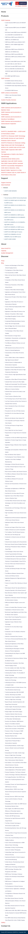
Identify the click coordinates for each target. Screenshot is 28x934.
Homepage (22, 3)
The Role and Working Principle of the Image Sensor (15, 570)
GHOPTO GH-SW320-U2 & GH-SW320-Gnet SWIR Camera (14, 211)
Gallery (3, 922)
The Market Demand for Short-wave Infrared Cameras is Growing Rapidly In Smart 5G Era (15, 560)
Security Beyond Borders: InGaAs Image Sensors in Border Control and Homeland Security (14, 748)
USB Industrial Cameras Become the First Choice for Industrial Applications (14, 349)
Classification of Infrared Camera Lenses (14, 609)
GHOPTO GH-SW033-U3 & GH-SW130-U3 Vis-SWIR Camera (15, 206)
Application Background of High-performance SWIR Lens (15, 579)
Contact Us (5, 926)
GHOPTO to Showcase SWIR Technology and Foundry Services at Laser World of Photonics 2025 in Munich (13, 138)
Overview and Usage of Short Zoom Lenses (15, 527)
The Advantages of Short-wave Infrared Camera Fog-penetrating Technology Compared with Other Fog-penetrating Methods (16, 554)
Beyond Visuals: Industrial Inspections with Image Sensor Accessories (14, 703)
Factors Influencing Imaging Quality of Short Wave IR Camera (15, 308)
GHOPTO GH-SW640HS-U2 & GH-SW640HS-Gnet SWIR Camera (14, 218)
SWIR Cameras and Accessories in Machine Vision (11, 109)
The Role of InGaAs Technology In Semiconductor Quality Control (13, 824)
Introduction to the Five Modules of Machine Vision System (15, 633)
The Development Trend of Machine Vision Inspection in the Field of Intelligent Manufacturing (15, 459)
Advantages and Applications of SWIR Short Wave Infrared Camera (15, 490)
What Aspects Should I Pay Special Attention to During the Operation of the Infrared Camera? (15, 589)
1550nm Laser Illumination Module (13, 95)
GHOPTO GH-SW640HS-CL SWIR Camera (14, 214)
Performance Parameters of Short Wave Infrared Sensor (14, 286)
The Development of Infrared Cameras (14, 886)
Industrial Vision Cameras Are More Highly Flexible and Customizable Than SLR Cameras (15, 383)
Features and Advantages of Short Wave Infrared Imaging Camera (14, 266)
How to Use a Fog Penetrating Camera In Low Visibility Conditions (15, 839)
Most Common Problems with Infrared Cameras (16, 471)
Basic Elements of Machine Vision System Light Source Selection (16, 594)
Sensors (5, 187)
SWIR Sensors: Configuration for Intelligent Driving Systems (15, 882)
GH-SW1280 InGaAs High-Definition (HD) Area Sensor (15, 87)
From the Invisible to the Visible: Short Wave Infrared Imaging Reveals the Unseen (15, 669)
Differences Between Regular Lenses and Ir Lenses (15, 603)
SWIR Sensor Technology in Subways (13, 874)
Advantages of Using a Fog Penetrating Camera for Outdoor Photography (14, 848)
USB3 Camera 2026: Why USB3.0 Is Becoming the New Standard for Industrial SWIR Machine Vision (15, 913)
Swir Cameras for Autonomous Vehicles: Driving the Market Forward (16, 659)
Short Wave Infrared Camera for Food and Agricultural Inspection (14, 907)
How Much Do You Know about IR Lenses (14, 493)
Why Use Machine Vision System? (13, 454)
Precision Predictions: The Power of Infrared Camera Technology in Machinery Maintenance (16, 773)
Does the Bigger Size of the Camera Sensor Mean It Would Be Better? (15, 327)
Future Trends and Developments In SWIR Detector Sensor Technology (14, 844)
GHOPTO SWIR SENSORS (10, 191)
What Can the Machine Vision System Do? (14, 418)
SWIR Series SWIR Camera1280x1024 (14, 54)
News (3, 127)
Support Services (6, 182)
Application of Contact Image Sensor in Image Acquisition (15, 441)
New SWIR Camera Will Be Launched (12, 163)
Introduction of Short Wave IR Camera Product (15, 379)
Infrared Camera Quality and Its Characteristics (16, 541)
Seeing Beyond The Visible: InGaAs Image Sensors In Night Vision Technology (14, 754)
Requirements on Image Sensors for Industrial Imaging (15, 434)
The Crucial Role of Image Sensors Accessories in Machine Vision (16, 834)
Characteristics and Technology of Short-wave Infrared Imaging (15, 509)
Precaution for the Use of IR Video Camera (15, 410)
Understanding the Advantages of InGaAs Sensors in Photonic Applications (14, 650)
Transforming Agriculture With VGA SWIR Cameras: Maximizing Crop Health (14, 693)
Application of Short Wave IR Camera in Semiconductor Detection (14, 303)
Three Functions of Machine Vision (13, 396)
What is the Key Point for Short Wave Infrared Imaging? (15, 276)
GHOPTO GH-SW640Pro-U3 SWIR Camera (14, 227)
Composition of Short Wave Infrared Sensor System (15, 281)
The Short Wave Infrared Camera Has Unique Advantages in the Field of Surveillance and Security (15, 503)
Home (3, 12)
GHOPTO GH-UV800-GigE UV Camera (13, 231)
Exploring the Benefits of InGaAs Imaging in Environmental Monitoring (15, 858)
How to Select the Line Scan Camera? (13, 430)
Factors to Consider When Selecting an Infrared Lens (16, 584)
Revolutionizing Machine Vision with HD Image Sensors (15, 829)
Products (5, 16)
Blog (2, 263)
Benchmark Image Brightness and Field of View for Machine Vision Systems (16, 613)
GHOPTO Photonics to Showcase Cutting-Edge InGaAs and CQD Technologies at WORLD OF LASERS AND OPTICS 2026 (13, 145)
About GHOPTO (5, 248)
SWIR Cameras (5, 20)
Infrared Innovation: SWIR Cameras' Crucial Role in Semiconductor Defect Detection (15, 759)
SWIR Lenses (8, 97)
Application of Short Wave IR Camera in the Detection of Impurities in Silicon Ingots (15, 312)
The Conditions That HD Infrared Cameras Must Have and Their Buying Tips (14, 533)
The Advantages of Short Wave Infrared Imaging (14, 332)
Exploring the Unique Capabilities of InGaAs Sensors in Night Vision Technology (15, 698)
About (3, 244)
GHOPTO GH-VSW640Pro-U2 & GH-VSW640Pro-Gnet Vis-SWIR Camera (12, 235)
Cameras (5, 194)
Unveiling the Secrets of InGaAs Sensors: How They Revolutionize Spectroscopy (15, 688)
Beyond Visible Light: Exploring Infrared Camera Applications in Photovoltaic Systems (15, 768)
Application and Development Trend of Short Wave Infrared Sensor (15, 293)
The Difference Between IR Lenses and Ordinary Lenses (14, 480)
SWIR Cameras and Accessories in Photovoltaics (11, 113)
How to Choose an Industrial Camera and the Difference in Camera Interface (15, 388)
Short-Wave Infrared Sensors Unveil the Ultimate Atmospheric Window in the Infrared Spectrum (15, 901)
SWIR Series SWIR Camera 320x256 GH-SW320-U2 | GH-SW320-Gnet (14, 50)
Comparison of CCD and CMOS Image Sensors (16, 437)
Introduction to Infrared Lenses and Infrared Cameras (15, 538)
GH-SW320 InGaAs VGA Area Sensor (13, 80)
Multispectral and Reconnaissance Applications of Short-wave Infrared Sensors (15, 519)
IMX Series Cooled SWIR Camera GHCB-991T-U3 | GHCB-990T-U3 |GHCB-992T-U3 (16, 33)
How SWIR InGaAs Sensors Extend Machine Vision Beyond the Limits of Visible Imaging (15, 919)
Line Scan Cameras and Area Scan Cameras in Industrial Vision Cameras (16, 402)
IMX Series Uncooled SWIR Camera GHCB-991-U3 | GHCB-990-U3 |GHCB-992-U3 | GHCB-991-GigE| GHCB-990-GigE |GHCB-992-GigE (16, 70)
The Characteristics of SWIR (11, 272)
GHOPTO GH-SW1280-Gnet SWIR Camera (14, 229)
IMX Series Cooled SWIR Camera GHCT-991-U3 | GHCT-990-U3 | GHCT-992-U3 (15, 62)
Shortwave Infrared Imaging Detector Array (15, 367)
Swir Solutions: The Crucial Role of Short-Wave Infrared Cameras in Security (15, 764)
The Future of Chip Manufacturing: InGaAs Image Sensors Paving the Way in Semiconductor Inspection (15, 741)
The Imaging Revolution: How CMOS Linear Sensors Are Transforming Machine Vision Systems (15, 780)
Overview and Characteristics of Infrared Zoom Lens (15, 485)
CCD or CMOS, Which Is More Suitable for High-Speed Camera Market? (14, 359)
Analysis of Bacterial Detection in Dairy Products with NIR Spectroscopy (14, 814)
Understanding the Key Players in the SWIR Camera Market (15, 654)
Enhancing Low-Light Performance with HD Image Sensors (15, 819)
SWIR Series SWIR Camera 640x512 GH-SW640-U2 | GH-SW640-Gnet (14, 38)
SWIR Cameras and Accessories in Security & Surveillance (11, 118)
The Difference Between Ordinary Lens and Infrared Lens (15, 344)
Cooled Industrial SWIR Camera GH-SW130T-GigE (15, 24)
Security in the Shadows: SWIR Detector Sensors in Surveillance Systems (14, 722)
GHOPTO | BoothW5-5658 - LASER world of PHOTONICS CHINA (13, 132)
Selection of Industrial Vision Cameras (13, 636)
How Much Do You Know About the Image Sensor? (14, 414)
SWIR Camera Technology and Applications (15, 866)
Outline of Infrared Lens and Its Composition (15, 529)
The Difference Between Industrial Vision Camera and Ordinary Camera (14, 574)
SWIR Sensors (5, 78)
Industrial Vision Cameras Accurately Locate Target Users (15, 392)
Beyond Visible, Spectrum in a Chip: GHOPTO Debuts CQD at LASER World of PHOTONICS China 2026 (13, 173)
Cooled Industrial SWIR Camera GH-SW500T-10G (15, 29)
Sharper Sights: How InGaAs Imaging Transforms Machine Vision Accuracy (13, 713)
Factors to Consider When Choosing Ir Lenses (15, 607)
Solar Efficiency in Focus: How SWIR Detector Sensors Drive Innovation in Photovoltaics (15, 727)
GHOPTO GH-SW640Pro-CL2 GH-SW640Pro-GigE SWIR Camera (14, 223)
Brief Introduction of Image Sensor (13, 335)
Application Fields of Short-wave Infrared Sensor (14, 523)
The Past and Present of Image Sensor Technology (14, 426)
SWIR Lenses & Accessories (9, 93)
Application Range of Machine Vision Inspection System (16, 446)
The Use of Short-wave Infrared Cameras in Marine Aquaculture (15, 565)
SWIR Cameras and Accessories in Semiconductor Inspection (11, 122)
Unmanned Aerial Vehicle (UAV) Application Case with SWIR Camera (11, 160)
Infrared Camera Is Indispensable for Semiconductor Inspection (13, 363)
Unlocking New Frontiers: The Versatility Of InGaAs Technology (15, 674)
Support (4, 178)
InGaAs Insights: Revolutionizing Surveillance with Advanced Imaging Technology (15, 708)
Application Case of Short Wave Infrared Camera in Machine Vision (14, 497)
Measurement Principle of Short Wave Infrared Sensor (15, 298)
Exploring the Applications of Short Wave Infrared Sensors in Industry (14, 645)
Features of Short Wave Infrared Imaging (14, 289)
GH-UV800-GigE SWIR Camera (12, 76)
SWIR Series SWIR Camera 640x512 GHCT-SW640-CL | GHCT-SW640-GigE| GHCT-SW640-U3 (15, 45)
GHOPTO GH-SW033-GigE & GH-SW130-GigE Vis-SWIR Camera (15, 201)
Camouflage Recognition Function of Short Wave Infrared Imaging (14, 317)
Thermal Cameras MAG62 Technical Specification (15, 197)
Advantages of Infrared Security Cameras (14, 464)
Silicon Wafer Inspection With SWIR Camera (11, 151)
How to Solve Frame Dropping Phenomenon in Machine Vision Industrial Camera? (15, 618)
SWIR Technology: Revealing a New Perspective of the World (13, 870)
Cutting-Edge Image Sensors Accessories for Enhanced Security (15, 853)
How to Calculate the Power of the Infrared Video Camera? (14, 407)
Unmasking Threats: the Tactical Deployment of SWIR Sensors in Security (16, 785)
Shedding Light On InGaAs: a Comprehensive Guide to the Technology (15, 679)
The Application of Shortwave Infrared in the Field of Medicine (15, 894)
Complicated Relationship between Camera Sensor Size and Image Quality (15, 322)
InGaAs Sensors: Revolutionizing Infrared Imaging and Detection (14, 863)
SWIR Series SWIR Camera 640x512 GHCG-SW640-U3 (15, 58)
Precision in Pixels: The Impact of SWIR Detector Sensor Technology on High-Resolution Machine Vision (14, 733)
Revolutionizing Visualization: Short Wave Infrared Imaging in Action (14, 664)
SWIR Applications (9, 103)
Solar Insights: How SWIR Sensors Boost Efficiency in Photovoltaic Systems (14, 810)
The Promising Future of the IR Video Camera (15, 398)
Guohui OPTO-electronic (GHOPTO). (9, 932)
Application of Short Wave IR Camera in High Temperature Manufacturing (15, 371)
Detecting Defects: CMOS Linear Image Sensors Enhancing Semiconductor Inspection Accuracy (15, 792)
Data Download (5, 185)
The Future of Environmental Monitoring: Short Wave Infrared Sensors (15, 640)
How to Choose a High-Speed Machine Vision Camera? (15, 376)
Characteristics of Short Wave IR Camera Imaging (14, 354)
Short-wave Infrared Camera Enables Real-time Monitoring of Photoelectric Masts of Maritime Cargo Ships (16, 547)
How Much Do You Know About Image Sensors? (13, 628)
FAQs (2, 260)
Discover (4, 256)
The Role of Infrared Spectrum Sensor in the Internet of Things (15, 468)
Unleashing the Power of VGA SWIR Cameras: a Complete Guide (15, 684)
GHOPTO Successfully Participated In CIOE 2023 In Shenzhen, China (12, 167)
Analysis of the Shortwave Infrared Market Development (14, 878)
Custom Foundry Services (8, 100)
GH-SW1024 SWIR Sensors (11, 90)
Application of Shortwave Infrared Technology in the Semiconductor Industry (16, 599)
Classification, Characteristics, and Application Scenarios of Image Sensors (15, 339)
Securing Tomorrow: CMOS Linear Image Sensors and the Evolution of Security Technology (14, 799)
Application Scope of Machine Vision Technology (13, 623)
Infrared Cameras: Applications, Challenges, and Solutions (15, 890)
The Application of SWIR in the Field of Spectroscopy (12, 155)
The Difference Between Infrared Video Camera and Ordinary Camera (16, 475)
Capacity (3, 250)
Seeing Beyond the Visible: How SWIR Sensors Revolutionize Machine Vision (15, 805)
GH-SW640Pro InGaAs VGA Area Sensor (14, 83)
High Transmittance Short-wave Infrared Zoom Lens (15, 514)
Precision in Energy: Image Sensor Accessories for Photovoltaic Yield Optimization (16, 717)
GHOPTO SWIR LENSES (10, 239)
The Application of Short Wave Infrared (14, 270)
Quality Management (7, 253)
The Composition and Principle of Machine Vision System (14, 422)
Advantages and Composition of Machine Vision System (16, 451)
